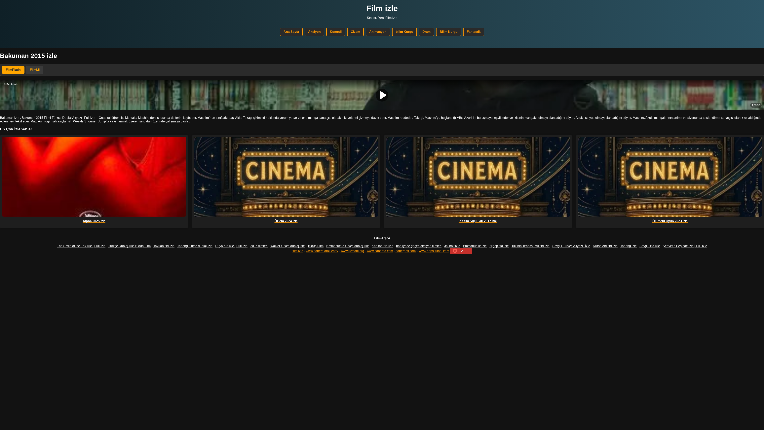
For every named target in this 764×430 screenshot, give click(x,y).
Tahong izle (628, 246)
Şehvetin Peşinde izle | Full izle (685, 246)
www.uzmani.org (352, 251)
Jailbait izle (452, 246)
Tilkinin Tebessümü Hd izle (531, 246)
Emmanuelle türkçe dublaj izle (347, 246)
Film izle (382, 8)
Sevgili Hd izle (649, 246)
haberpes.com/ (406, 251)
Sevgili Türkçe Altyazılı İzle (571, 246)
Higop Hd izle (499, 246)
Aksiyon (314, 31)
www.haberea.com (380, 251)
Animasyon (378, 31)
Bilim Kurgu (449, 31)
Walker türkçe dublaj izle (287, 246)
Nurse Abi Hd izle (605, 246)
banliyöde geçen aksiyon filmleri (418, 246)
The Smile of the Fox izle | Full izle (81, 246)
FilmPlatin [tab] (13, 69)
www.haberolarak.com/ (322, 251)
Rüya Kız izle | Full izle (231, 246)
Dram (426, 31)
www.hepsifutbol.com (434, 251)
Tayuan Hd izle (163, 246)
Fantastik (474, 31)
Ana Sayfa (291, 31)
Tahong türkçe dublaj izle (194, 246)
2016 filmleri (259, 246)
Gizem (355, 31)
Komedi (336, 31)
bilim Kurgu (404, 31)
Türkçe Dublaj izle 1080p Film (129, 246)
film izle (297, 251)
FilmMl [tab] (35, 69)
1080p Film (316, 246)
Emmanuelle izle (475, 246)
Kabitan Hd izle (382, 246)
